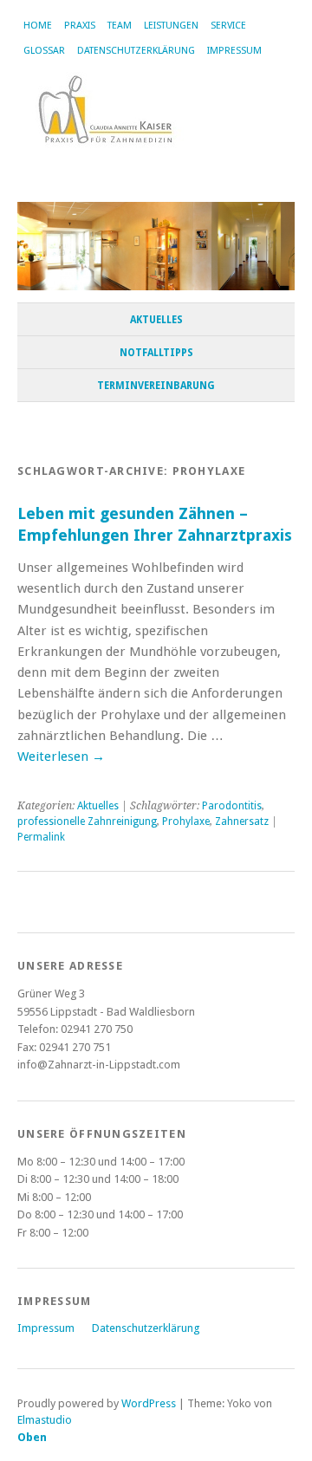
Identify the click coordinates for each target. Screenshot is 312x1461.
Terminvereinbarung (156, 386)
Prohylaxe (186, 821)
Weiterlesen (61, 756)
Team (119, 25)
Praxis (79, 25)
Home (37, 25)
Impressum (234, 50)
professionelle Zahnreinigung (87, 821)
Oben (32, 1437)
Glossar (44, 50)
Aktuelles (156, 320)
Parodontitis (232, 806)
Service (228, 25)
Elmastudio (44, 1419)
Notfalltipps (156, 353)
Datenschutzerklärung (136, 50)
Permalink (41, 837)
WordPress (148, 1403)
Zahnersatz (242, 821)
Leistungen (171, 25)
